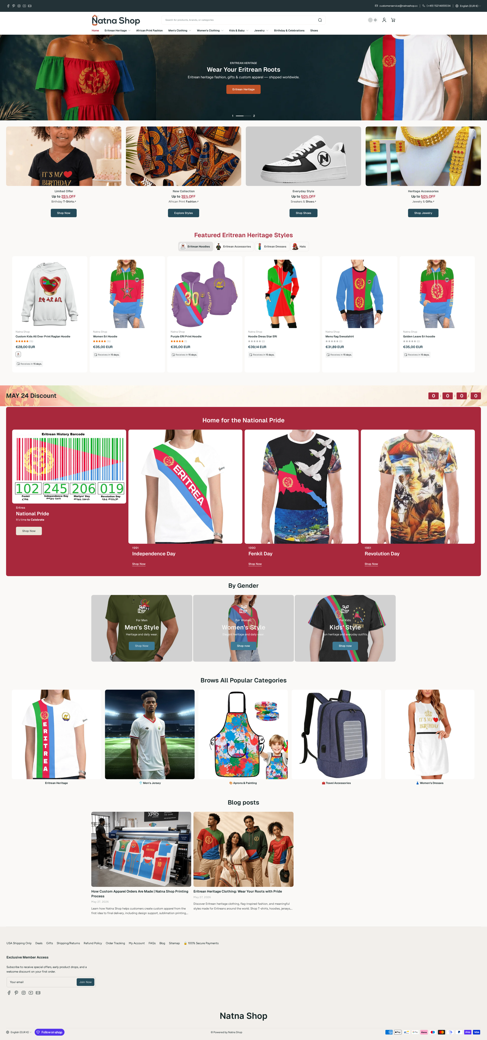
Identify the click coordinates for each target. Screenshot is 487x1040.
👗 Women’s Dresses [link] (429, 783)
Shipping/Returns (68, 943)
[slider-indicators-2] (247, 115)
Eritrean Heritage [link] (56, 783)
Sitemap (174, 943)
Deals (38, 943)
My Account (137, 943)
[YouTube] (24, 6)
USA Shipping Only (19, 943)
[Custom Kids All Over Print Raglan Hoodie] (50, 294)
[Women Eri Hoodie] (127, 294)
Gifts (49, 943)
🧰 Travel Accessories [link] (336, 783)
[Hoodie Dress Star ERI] (282, 294)
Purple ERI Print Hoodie (186, 336)
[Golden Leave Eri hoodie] (437, 294)
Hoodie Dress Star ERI (262, 336)
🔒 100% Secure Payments (201, 943)
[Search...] (320, 20)
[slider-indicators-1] (240, 115)
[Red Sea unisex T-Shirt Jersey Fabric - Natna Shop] (302, 487)
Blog (162, 943)
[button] (468, 6)
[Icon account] (384, 20)
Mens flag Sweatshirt (339, 336)
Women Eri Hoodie (105, 336)
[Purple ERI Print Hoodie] (205, 294)
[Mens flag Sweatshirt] (359, 294)
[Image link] (63, 156)
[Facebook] (8, 6)
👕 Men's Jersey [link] (150, 783)
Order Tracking (115, 943)
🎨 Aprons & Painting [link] (243, 783)
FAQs (152, 943)
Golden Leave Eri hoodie (419, 336)
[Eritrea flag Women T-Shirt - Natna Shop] (185, 487)
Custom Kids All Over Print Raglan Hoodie (43, 336)
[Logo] (116, 20)
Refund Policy (93, 943)
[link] (142, 646)
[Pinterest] (13, 6)
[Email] (29, 6)
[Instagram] (19, 6)
